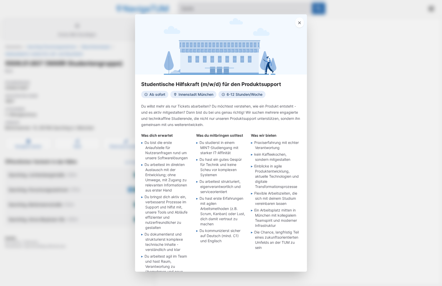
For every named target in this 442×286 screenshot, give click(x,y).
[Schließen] (299, 22)
